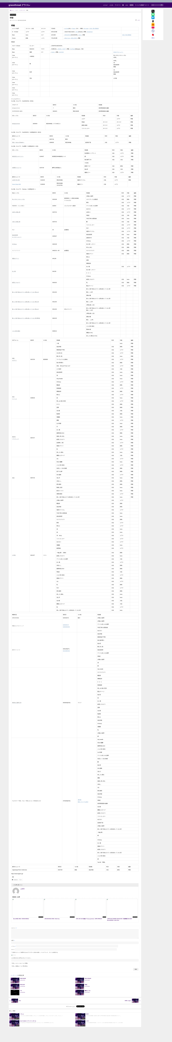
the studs (86, 28)
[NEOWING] (153, 30)
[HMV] (153, 27)
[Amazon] (153, 21)
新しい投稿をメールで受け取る (20, 966)
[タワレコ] (153, 24)
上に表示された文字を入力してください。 (21, 957)
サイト (13, 949)
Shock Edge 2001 (16, 184)
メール (13, 946)
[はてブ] (153, 17)
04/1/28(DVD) (66, 650)
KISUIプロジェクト (118, 52)
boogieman (90, 31)
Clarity (53, 52)
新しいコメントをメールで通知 (20, 963)
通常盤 (79, 799)
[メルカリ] (153, 34)
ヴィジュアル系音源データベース (142, 5)
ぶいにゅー (105, 5)
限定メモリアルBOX (83, 801)
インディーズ (13, 14)
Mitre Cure (67, 38)
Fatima (73, 28)
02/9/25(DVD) (66, 626)
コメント (14, 927)
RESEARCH (68, 34)
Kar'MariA (72, 48)
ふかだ (138, 20)
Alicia (77, 31)
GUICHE (61, 52)
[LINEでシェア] (153, 14)
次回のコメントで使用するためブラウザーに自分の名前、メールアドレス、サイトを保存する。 (35, 952)
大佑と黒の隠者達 (94, 28)
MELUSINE (74, 38)
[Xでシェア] (153, 11)
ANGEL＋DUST (62, 48)
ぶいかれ (111, 5)
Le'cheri (67, 28)
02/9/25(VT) (66, 624)
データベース (117, 5)
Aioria (80, 34)
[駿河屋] (153, 37)
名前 (13, 940)
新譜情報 (131, 5)
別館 (123, 5)
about (126, 5)
